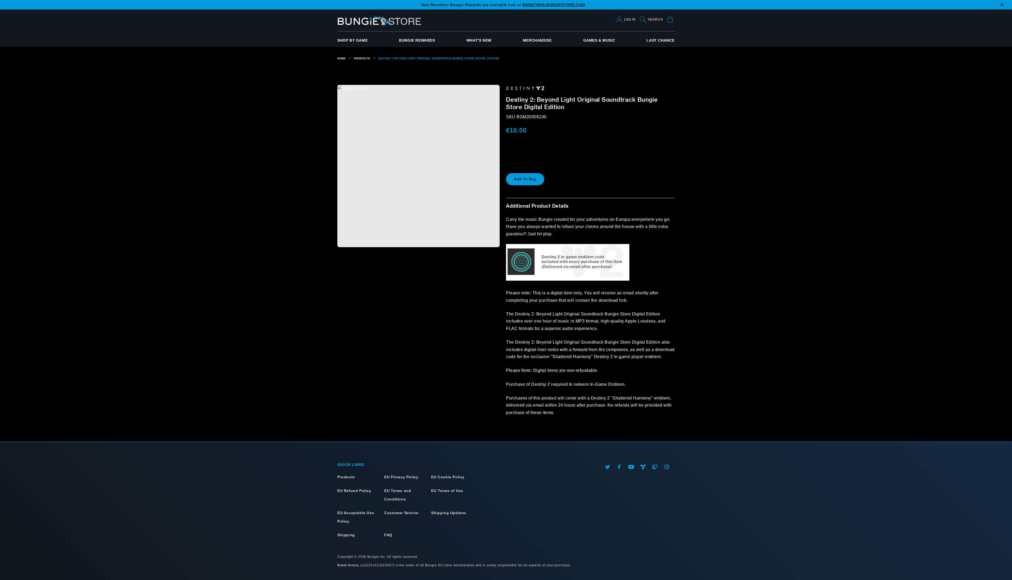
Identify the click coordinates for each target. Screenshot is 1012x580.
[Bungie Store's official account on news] (643, 467)
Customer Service (401, 513)
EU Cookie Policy (448, 477)
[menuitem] (352, 40)
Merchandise (537, 40)
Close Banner (1004, 7)
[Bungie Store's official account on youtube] (631, 467)
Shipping (346, 535)
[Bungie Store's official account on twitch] (655, 467)
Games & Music (599, 40)
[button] (525, 179)
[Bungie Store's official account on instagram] (667, 467)
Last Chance (660, 40)
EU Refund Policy (354, 491)
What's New (479, 40)
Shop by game (352, 40)
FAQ (388, 535)
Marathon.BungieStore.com (553, 5)
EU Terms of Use (447, 491)
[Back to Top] (7, 556)
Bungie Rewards (417, 40)
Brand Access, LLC (352, 565)
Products (362, 58)
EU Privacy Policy (401, 477)
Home (341, 58)
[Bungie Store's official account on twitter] (607, 467)
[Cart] (671, 20)
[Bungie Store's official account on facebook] (619, 467)
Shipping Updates (448, 513)
